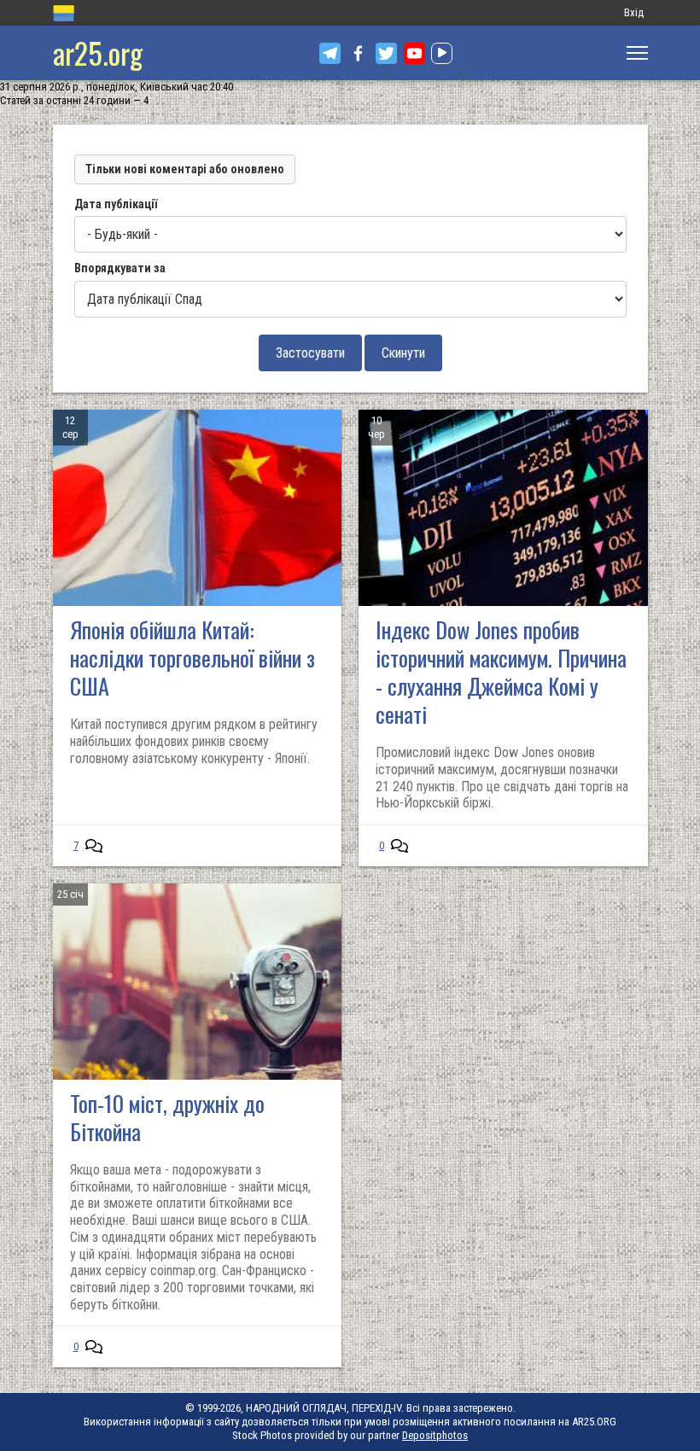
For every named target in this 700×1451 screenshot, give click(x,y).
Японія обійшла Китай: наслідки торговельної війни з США (192, 657)
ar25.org (98, 52)
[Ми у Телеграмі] (330, 53)
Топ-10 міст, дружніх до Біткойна (167, 1117)
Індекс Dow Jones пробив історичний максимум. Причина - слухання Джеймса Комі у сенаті (501, 672)
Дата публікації (115, 204)
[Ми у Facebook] (358, 53)
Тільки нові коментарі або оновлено (184, 169)
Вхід (634, 12)
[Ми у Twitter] (386, 53)
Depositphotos (435, 1435)
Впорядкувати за (120, 268)
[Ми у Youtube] (414, 53)
